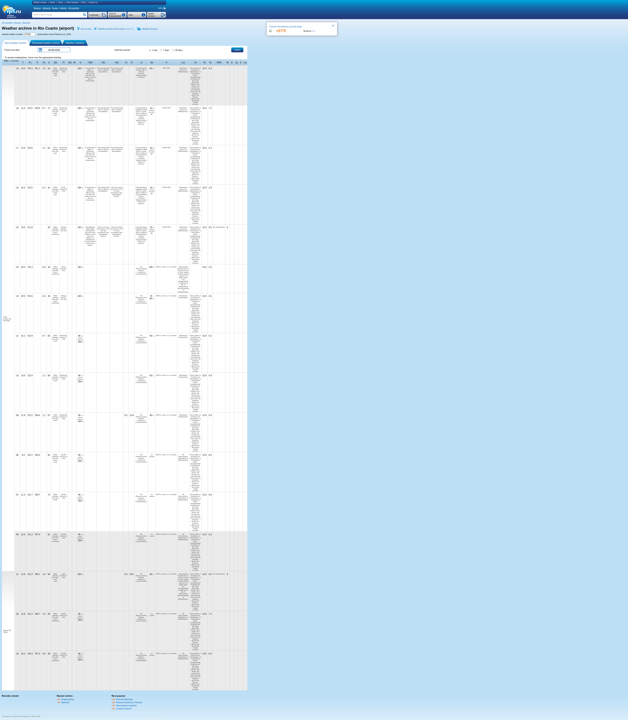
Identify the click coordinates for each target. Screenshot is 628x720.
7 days (165, 50)
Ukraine (63, 8)
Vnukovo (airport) (123, 709)
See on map (85, 29)
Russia (55, 8)
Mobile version (40, 2)
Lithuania (46, 8)
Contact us (93, 2)
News (60, 2)
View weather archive (15, 43)
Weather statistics (75, 43)
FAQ (83, 2)
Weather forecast (149, 29)
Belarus (37, 8)
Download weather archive (46, 43)
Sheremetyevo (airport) (126, 705)
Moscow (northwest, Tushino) (129, 702)
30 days (178, 50)
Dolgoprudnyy (67, 699)
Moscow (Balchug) (124, 699)
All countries (73, 8)
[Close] (333, 26)
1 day (154, 50)
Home (52, 2)
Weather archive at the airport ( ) (115, 29)
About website (72, 2)
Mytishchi (65, 702)
